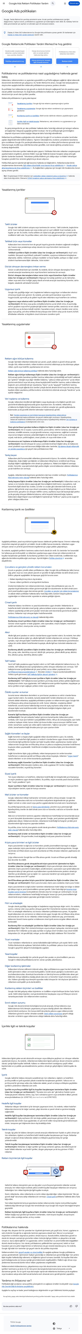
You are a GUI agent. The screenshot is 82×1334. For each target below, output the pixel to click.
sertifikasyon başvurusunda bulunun (21, 672)
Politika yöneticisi (55, 558)
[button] (3, 3)
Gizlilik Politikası (15, 1326)
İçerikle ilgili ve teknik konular (28, 121)
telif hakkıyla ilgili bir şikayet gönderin (41, 674)
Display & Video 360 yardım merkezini (21, 35)
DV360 (48, 672)
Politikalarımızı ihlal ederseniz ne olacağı (23, 617)
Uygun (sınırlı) (73, 756)
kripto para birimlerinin (41, 807)
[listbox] (61, 1328)
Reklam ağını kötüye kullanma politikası (22, 371)
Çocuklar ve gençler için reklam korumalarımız (61, 591)
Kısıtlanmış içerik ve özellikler (28, 116)
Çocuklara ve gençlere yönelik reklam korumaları (28, 567)
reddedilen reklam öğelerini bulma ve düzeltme (49, 176)
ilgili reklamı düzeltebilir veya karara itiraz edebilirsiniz (43, 165)
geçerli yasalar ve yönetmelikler (31, 1252)
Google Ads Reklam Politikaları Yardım (28, 3)
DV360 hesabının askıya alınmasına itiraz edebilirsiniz (46, 178)
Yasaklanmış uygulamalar (26, 109)
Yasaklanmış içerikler (24, 104)
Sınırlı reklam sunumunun (53, 1014)
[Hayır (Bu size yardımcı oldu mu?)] (76, 1306)
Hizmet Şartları (26, 1326)
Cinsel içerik (51, 1197)
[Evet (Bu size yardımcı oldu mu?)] (71, 1306)
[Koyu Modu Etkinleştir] (54, 1323)
